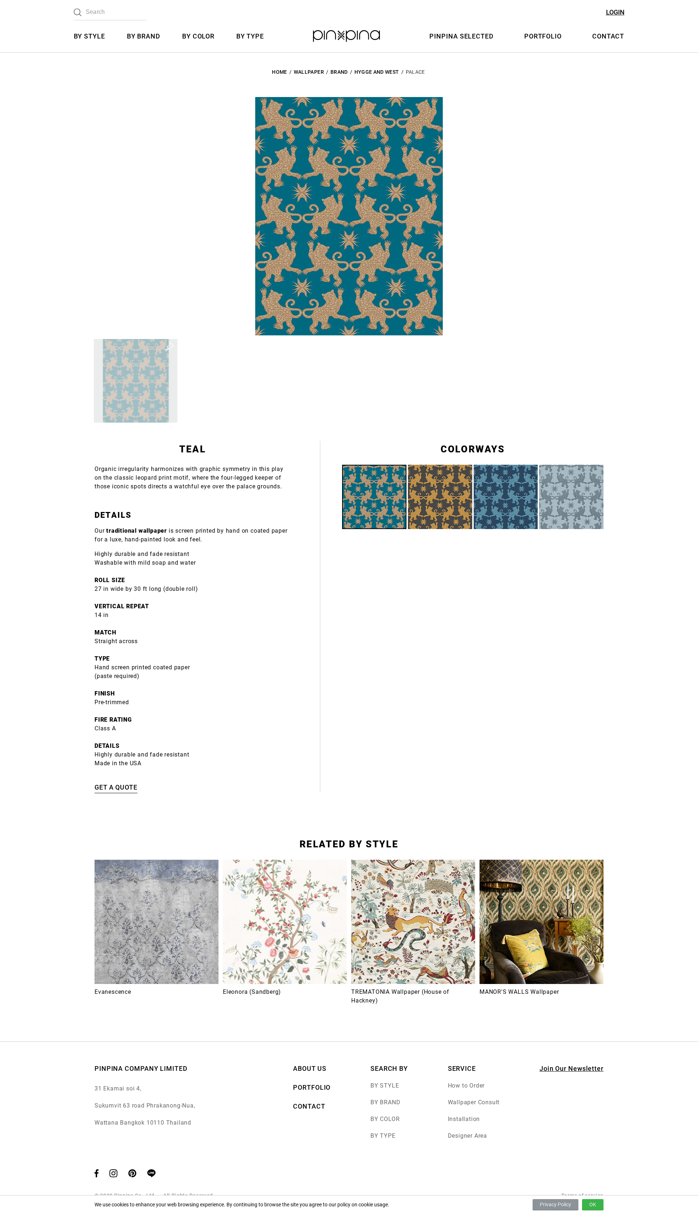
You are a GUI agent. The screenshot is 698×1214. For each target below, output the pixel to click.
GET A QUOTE (116, 787)
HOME (279, 72)
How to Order (466, 1085)
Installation (464, 1119)
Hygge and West (376, 72)
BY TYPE (250, 36)
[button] (135, 381)
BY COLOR (198, 36)
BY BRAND (143, 36)
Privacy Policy (555, 1204)
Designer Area (467, 1135)
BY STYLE (89, 36)
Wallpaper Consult (474, 1102)
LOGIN (615, 12)
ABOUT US (309, 1068)
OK (592, 1204)
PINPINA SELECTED (461, 36)
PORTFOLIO (543, 36)
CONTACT (608, 36)
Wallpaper (309, 72)
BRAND (339, 72)
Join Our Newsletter (571, 1068)
